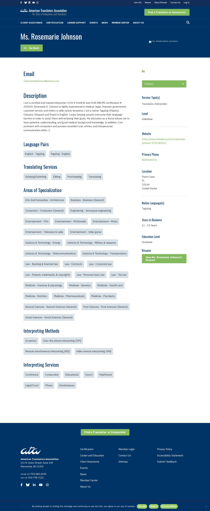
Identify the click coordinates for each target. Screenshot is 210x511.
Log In (187, 2)
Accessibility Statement (170, 455)
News (105, 22)
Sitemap (123, 461)
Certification (54, 22)
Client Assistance (31, 22)
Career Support (76, 22)
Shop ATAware (161, 2)
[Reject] (206, 506)
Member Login (127, 449)
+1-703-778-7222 (34, 477)
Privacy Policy (164, 449)
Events (94, 22)
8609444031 (149, 159)
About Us (138, 22)
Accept (142, 506)
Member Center (120, 22)
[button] (167, 12)
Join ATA (137, 2)
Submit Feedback (167, 461)
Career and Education (92, 455)
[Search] (188, 22)
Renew (148, 2)
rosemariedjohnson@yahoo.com (41, 81)
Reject (153, 506)
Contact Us (175, 2)
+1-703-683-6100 (36, 473)
